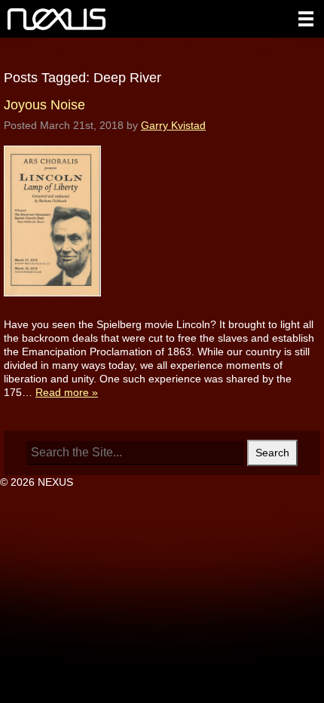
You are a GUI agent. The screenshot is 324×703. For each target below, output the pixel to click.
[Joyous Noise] (52, 310)
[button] (306, 19)
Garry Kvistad (173, 125)
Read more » (66, 392)
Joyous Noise (44, 104)
